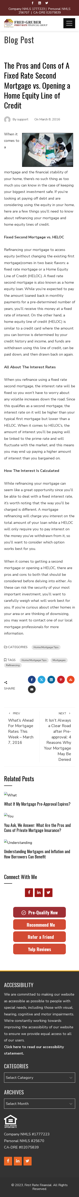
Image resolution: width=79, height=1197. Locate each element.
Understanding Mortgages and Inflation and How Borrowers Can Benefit (37, 854)
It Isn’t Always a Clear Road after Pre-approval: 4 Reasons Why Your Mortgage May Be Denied (57, 737)
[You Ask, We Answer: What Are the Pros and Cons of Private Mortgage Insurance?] (9, 816)
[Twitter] (48, 892)
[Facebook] (29, 892)
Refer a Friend (39, 937)
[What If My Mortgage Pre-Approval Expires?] (10, 794)
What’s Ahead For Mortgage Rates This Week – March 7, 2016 (21, 728)
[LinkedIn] (39, 892)
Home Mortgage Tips (46, 647)
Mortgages (59, 660)
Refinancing (13, 665)
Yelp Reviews (39, 949)
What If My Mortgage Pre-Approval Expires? (37, 804)
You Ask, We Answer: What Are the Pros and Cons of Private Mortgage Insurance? (37, 827)
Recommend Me (39, 924)
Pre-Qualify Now (42, 912)
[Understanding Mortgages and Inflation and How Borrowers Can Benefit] (18, 842)
